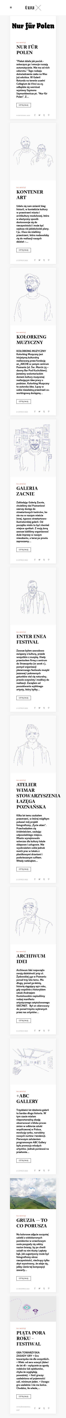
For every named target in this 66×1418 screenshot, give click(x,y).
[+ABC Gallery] (33, 1062)
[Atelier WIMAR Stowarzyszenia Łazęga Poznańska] (33, 745)
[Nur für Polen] (33, 26)
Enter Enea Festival (31, 639)
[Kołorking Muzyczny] (33, 297)
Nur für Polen (27, 50)
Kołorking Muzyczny (31, 339)
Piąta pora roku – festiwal (30, 1338)
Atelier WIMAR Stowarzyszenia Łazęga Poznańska (38, 796)
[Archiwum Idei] (33, 916)
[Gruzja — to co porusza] (33, 1194)
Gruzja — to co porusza (31, 1223)
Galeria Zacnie (27, 491)
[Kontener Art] (33, 152)
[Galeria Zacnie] (33, 448)
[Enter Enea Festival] (33, 596)
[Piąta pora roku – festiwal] (33, 1309)
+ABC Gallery (27, 1098)
